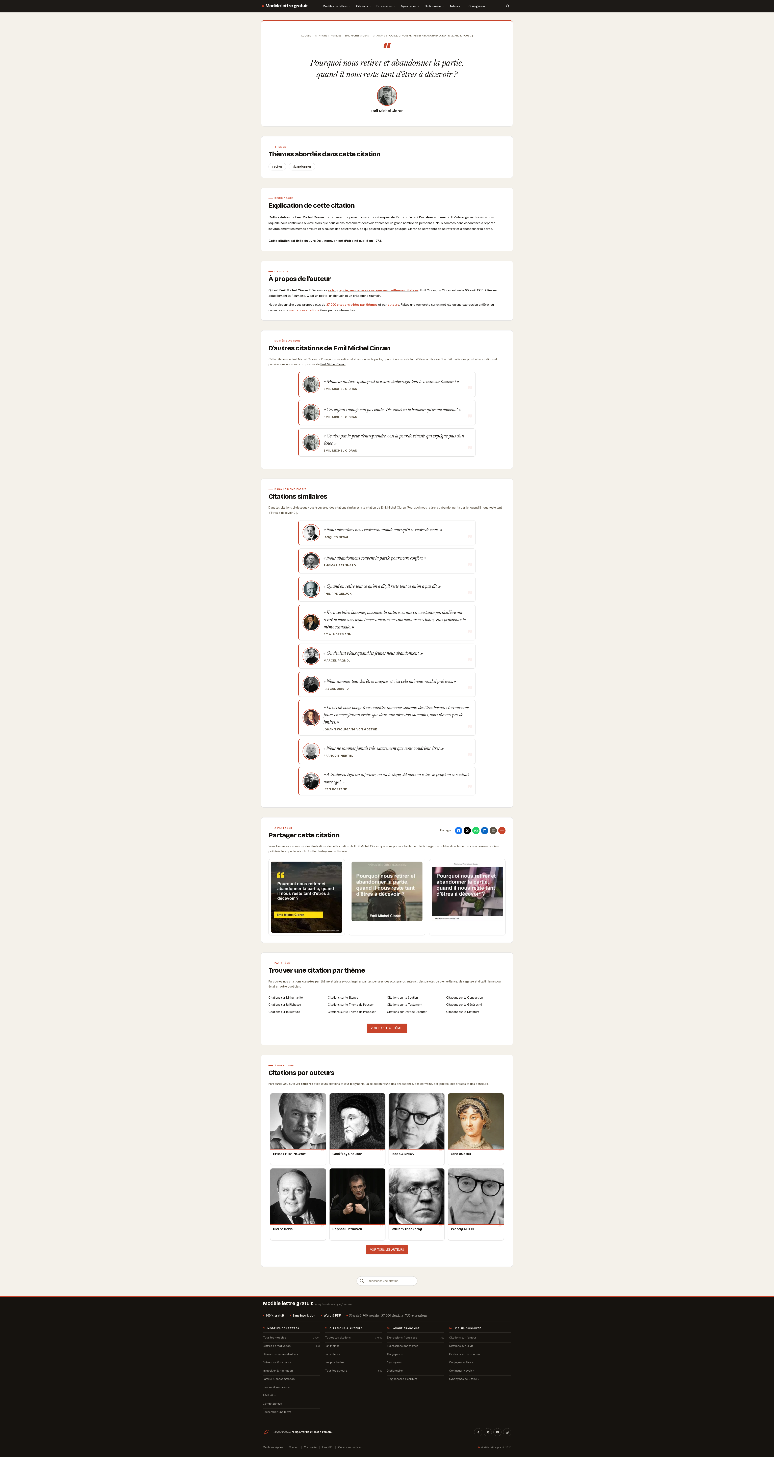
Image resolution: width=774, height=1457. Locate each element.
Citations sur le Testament (404, 1005)
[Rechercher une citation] (362, 1281)
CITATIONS (379, 35)
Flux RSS (327, 1447)
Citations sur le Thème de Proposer (352, 1012)
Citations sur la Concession (464, 998)
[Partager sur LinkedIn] (484, 830)
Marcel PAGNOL (337, 660)
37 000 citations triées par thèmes (351, 304)
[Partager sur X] (467, 830)
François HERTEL (338, 755)
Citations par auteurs (301, 1073)
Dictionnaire (433, 6)
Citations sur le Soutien (402, 998)
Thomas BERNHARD (340, 565)
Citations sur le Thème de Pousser (351, 1005)
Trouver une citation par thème (316, 970)
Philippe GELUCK (338, 593)
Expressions (384, 6)
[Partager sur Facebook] (458, 830)
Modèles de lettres (335, 6)
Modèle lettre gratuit (286, 5)
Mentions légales (273, 1447)
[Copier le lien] (502, 830)
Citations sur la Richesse (284, 1005)
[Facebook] (478, 1432)
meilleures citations (304, 310)
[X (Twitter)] (488, 1432)
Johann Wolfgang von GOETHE (350, 729)
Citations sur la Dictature (463, 1012)
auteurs (393, 304)
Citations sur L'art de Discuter (407, 1012)
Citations (362, 6)
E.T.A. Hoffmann (337, 634)
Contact (294, 1447)
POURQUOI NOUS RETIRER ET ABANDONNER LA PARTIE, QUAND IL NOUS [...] (431, 35)
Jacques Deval (336, 537)
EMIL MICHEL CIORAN (357, 35)
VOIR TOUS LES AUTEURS (387, 1250)
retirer (277, 166)
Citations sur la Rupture (284, 1012)
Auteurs (454, 6)
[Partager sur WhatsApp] (476, 830)
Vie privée (310, 1447)
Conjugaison (476, 6)
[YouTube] (497, 1432)
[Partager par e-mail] (493, 830)
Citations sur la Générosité (464, 1005)
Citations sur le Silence (343, 998)
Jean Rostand (335, 789)
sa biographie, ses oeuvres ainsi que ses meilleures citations (373, 290)
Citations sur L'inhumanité (285, 998)
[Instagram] (507, 1432)
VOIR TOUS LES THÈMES (387, 1028)
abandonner (301, 166)
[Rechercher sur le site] (507, 6)
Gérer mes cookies (350, 1447)
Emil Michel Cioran (387, 111)
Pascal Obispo (336, 689)
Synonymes (408, 6)
